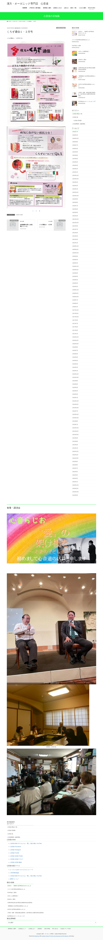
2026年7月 (75, 131)
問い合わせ (55, 928)
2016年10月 (75, 343)
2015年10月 (75, 377)
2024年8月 (75, 155)
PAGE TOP (99, 910)
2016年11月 (75, 340)
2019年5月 (75, 279)
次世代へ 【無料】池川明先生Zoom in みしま (19, 885)
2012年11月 (75, 431)
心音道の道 (75, 117)
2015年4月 (75, 390)
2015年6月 (75, 384)
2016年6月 (75, 353)
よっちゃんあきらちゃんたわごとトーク (21, 869)
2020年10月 (75, 252)
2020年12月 (75, 246)
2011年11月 (75, 454)
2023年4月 (75, 182)
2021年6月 (75, 232)
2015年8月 (75, 380)
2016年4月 (75, 360)
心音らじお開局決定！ (84, 51)
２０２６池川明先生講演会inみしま (81, 39)
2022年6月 (75, 209)
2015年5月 (75, 387)
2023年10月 (75, 178)
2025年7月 (75, 145)
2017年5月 (75, 330)
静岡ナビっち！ (14, 879)
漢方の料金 (47, 928)
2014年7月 (75, 411)
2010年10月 (75, 491)
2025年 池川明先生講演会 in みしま (16, 909)
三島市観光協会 (14, 872)
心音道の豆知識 (61, 27)
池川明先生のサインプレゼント (86, 101)
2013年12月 (75, 414)
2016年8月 (75, 347)
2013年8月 (75, 421)
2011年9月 (75, 461)
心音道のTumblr (14, 853)
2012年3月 (75, 444)
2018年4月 (75, 303)
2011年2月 (75, 478)
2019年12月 (75, 266)
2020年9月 (75, 256)
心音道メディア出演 (65, 928)
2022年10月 (75, 195)
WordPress (37, 936)
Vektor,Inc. (66, 936)
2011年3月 (75, 475)
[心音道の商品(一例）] (13, 223)
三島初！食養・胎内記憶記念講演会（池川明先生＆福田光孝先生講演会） (86, 94)
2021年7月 (75, 229)
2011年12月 (75, 451)
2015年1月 (75, 397)
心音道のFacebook (15, 846)
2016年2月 (75, 367)
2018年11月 (75, 293)
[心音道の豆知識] (60, 223)
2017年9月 (75, 320)
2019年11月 (75, 269)
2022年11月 (75, 192)
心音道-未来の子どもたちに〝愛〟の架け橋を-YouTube (26, 843)
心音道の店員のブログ (16, 859)
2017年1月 (75, 333)
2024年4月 (75, 165)
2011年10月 (75, 458)
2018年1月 (75, 306)
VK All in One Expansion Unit (56, 936)
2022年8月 (75, 202)
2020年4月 (75, 263)
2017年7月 (75, 323)
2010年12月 (75, 485)
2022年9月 (75, 199)
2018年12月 (75, 289)
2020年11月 (75, 249)
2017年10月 (75, 316)
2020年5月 (75, 259)
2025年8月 (75, 141)
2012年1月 (75, 448)
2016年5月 (75, 357)
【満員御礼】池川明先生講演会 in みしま (17, 906)
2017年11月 (75, 313)
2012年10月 (75, 434)
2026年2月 (75, 135)
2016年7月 (75, 350)
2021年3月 (75, 239)
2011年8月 (75, 464)
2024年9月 (75, 152)
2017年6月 (75, 326)
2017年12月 (75, 310)
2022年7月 (75, 205)
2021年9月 (75, 226)
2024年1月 (75, 172)
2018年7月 (75, 300)
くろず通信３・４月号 (45, 224)
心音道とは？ (31, 928)
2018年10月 (75, 296)
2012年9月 (75, 438)
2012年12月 (75, 427)
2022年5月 (75, 212)
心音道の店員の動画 (16, 862)
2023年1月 (75, 189)
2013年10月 (75, 417)
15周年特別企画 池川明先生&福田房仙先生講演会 (19, 902)
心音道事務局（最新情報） (79, 123)
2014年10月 (75, 407)
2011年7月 (75, 468)
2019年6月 (75, 276)
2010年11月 (75, 488)
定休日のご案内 (82, 59)
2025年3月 (75, 148)
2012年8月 (75, 441)
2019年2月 (75, 286)
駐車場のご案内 (12, 928)
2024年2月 (75, 168)
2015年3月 (75, 394)
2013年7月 (75, 424)
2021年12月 (75, 219)
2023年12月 (75, 175)
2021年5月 (75, 236)
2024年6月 (75, 158)
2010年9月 (75, 495)
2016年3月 (75, 364)
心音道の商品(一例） (77, 113)
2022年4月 (75, 215)
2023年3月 (75, 185)
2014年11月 (75, 404)
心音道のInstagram (15, 849)
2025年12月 (75, 138)
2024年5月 (75, 162)
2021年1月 (75, 242)
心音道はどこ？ (22, 928)
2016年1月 (75, 370)
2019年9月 (75, 273)
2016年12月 (75, 337)
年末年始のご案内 (76, 45)
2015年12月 (75, 374)
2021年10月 (75, 222)
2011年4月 (75, 471)
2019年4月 (75, 283)
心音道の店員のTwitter (16, 856)
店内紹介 (40, 928)
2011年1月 (75, 481)
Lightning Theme (45, 936)
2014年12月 (75, 401)
